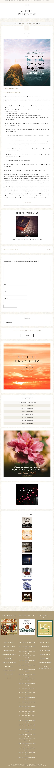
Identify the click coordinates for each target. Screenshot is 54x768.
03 (25, 646)
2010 (20, 720)
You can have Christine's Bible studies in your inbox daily (27, 330)
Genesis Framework (31, 765)
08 (33, 646)
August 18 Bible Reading (27, 420)
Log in (44, 765)
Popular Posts (9, 658)
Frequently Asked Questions (9, 662)
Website (6, 298)
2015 (20, 697)
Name (5, 284)
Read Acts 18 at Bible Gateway (11, 88)
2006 (20, 738)
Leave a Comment (27, 202)
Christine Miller (24, 764)
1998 (20, 757)
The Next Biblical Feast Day (9, 654)
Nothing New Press (45, 650)
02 (23, 646)
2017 (20, 688)
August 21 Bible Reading (27, 411)
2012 (20, 711)
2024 (20, 655)
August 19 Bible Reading (27, 417)
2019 (20, 679)
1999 (20, 752)
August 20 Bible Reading (27, 414)
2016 (20, 692)
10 (25, 653)
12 (28, 653)
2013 (20, 706)
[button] (9, 627)
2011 (20, 715)
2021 (20, 669)
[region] (9, 627)
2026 (20, 646)
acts (27, 36)
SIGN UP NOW (27, 335)
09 (34, 651)
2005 (20, 743)
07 (31, 646)
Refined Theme (20, 765)
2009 (20, 725)
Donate (9, 678)
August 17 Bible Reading (27, 423)
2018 (20, 683)
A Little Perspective (27, 12)
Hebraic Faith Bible (45, 658)
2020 (20, 674)
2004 (20, 748)
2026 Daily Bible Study (8, 646)
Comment (6, 265)
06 (30, 646)
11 (27, 727)
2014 (20, 702)
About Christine (9, 666)
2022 (20, 665)
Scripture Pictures (9, 650)
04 (27, 646)
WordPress (39, 765)
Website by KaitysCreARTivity (36, 764)
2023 (20, 660)
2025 (20, 651)
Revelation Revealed (45, 654)
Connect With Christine (9, 670)
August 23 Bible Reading (27, 405)
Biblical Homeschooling (45, 662)
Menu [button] (28, 5)
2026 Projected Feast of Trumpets (27, 402)
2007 (20, 734)
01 (22, 646)
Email (5, 291)
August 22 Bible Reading (27, 408)
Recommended (9, 674)
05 (28, 646)
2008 (20, 729)
